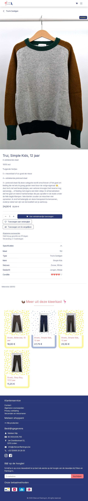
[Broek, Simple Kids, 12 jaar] (44, 322)
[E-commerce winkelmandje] (76, 3)
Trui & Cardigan (12, 11)
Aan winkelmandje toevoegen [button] (41, 216)
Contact (7, 405)
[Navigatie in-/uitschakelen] (81, 3)
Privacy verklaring (11, 411)
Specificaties (8, 246)
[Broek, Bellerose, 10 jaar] (17, 322)
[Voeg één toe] (14, 216)
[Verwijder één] (5, 216)
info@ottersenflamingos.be (19, 447)
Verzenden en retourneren (15, 413)
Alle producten (12, 423)
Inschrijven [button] (77, 476)
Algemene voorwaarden (14, 408)
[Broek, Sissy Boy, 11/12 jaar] (17, 362)
